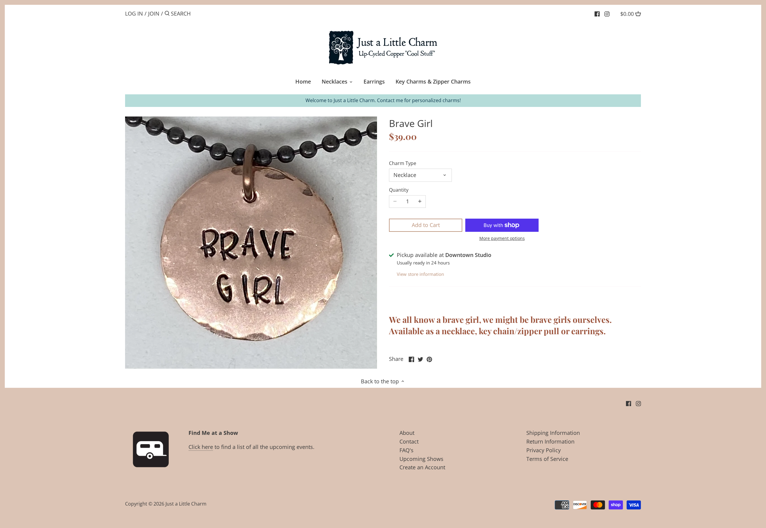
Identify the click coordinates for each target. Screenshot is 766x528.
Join (153, 13)
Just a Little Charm (185, 503)
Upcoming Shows (421, 458)
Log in (134, 13)
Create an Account (422, 467)
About (406, 432)
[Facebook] (597, 13)
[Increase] (419, 202)
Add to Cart (426, 225)
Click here (201, 446)
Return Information (550, 441)
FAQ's (406, 450)
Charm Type (402, 163)
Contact (409, 441)
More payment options (502, 238)
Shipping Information (553, 432)
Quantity (398, 190)
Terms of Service (547, 458)
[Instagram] (607, 13)
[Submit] (167, 14)
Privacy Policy (543, 450)
